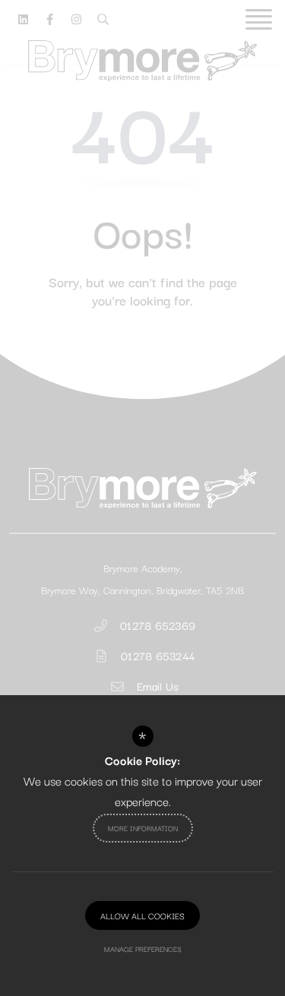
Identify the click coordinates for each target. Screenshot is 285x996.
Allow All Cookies (142, 915)
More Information (143, 827)
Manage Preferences (143, 948)
